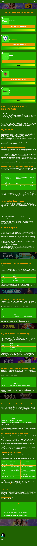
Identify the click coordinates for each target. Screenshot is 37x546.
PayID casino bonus (6, 429)
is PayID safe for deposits (29, 117)
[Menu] (34, 1)
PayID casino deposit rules (6, 497)
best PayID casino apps (11, 483)
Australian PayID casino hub (6, 249)
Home (2, 539)
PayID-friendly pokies (10, 196)
